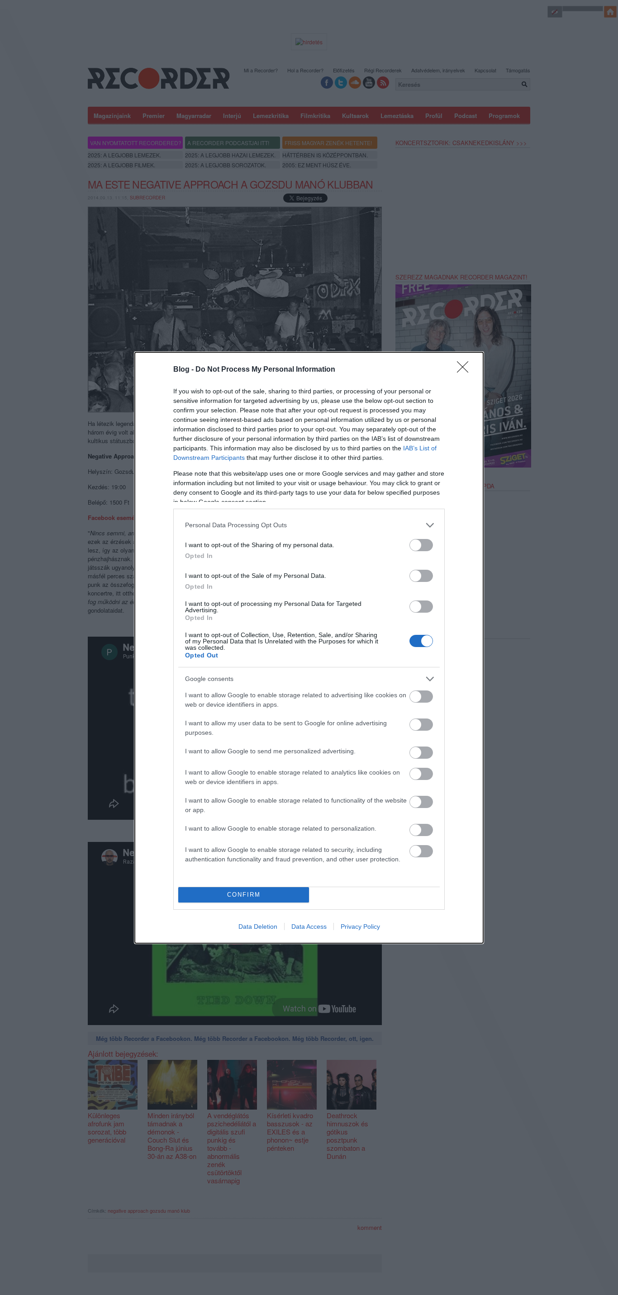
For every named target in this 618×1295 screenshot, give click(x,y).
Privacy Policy (360, 926)
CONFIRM (244, 894)
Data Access (309, 926)
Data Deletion (257, 926)
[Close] (465, 369)
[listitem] (309, 525)
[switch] (421, 545)
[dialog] (309, 647)
